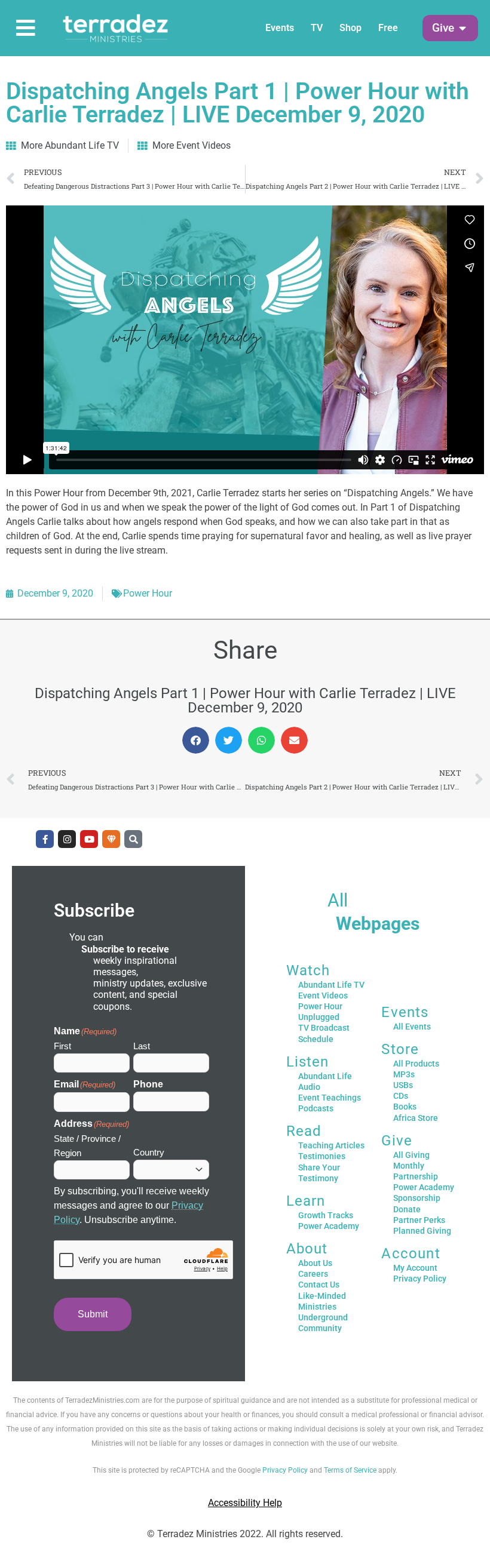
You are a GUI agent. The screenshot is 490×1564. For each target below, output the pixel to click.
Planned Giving (422, 1231)
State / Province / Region (87, 1145)
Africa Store (415, 1118)
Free (388, 27)
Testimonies (321, 1156)
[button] (443, 28)
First (62, 1046)
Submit (93, 1314)
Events (279, 27)
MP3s (404, 1074)
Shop (350, 27)
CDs (400, 1096)
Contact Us (318, 1284)
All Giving (411, 1155)
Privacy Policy (419, 1278)
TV (317, 27)
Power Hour (147, 593)
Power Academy (328, 1226)
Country (148, 1152)
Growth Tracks (325, 1215)
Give (396, 1140)
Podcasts (315, 1108)
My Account (415, 1268)
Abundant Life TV (331, 985)
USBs (403, 1085)
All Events (412, 1026)
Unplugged (318, 1017)
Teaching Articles (331, 1145)
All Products (416, 1063)
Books (404, 1106)
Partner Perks (419, 1220)
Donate (407, 1209)
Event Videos (323, 995)
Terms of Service (350, 1470)
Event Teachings (329, 1097)
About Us (315, 1263)
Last (141, 1046)
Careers (313, 1274)
